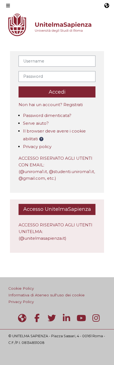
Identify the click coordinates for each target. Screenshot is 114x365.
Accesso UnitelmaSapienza (57, 209)
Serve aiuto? (36, 123)
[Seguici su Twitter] (51, 318)
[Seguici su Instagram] (96, 318)
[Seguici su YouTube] (81, 318)
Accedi (57, 92)
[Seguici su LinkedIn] (66, 318)
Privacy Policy (21, 301)
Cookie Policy (21, 288)
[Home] (49, 25)
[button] (107, 5)
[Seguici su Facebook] (37, 318)
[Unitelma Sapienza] (22, 318)
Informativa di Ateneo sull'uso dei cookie (46, 295)
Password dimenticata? (47, 115)
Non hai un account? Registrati (51, 104)
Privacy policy (37, 146)
